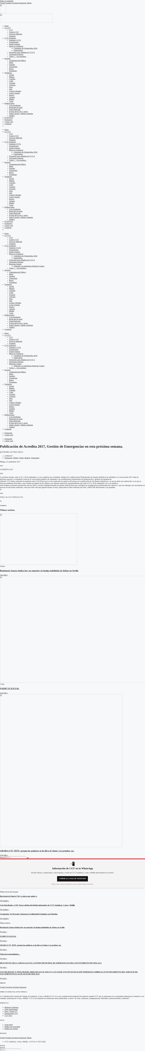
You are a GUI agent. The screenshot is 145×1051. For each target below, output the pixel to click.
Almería (12, 97)
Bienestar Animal (15, 264)
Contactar (8, 124)
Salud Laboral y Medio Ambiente (21, 114)
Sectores (8, 58)
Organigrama (13, 42)
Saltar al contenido (6, 1)
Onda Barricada (14, 109)
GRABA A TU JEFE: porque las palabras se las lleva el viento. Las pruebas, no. (37, 851)
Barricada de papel (15, 107)
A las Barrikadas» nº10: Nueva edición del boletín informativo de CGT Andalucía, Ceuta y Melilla (37, 905)
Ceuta (11, 101)
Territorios (8, 73)
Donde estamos (14, 44)
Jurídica (12, 116)
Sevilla (11, 75)
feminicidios (18, 258)
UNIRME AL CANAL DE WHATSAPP (72, 878)
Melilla (11, 99)
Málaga (11, 77)
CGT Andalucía (10, 38)
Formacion (8, 458)
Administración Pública (17, 61)
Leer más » (4, 575)
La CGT (8, 28)
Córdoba (12, 79)
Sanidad (12, 65)
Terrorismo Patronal (16, 54)
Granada (12, 83)
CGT (11, 30)
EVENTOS (9, 118)
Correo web (9, 122)
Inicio (7, 26)
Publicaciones (9, 103)
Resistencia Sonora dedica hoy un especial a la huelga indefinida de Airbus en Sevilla (39, 570)
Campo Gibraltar (15, 91)
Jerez (11, 87)
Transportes (13, 67)
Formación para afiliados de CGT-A (22, 52)
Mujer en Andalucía (16, 46)
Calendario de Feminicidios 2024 (25, 48)
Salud (21, 458)
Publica (15, 458)
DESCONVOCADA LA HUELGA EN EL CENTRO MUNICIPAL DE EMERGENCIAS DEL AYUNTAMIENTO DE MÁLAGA (51, 963)
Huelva (11, 95)
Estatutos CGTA (15, 40)
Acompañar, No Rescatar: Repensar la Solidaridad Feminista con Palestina (29, 914)
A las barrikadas (15, 105)
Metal (11, 63)
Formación (8, 120)
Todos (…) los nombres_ (18, 56)
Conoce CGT (14, 32)
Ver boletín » (4, 901)
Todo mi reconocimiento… (10, 954)
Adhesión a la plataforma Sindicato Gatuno (29, 266)
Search (2, 857)
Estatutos (12, 36)
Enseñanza (13, 71)
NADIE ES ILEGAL (9, 688)
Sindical (27, 458)
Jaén (10, 89)
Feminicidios (18, 50)
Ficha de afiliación (15, 34)
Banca (11, 69)
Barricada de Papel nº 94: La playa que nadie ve (18, 896)
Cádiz (11, 81)
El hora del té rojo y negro (18, 112)
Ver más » (3, 932)
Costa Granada (14, 93)
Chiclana (12, 85)
